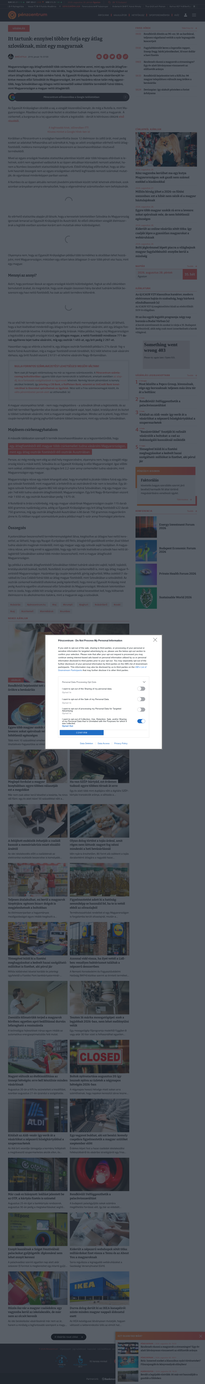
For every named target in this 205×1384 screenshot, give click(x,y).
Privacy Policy (120, 743)
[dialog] (103, 692)
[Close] (156, 641)
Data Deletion (86, 743)
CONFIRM (81, 733)
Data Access (104, 743)
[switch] (141, 689)
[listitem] (103, 682)
